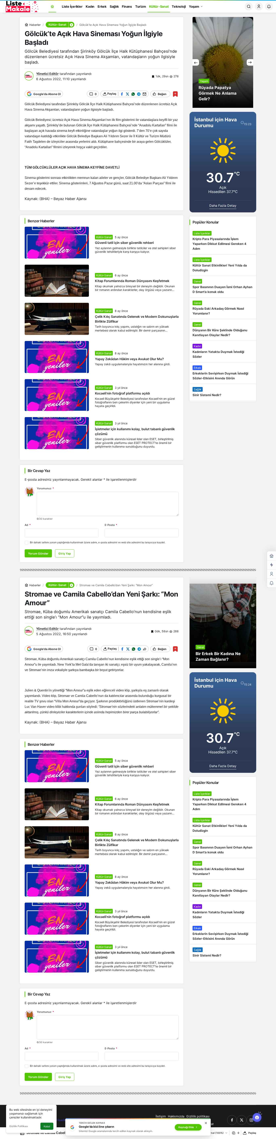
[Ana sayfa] (52, 6)
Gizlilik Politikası (18, 1126)
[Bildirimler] (269, 6)
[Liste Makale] (21, 6)
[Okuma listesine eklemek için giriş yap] (175, 94)
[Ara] (249, 6)
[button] (71, 24)
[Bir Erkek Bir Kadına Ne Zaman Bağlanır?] (223, 622)
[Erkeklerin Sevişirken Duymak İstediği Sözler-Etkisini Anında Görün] (223, 373)
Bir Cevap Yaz (39, 471)
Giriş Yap (64, 553)
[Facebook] (232, 1120)
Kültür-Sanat (104, 237)
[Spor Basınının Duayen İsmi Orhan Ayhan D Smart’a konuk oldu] (223, 286)
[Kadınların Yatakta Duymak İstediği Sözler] (223, 351)
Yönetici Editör (47, 74)
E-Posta (111, 524)
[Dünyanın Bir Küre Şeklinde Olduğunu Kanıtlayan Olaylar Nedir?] (223, 330)
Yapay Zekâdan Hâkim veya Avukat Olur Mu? (129, 359)
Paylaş (252, 1132)
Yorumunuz (45, 488)
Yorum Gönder (38, 553)
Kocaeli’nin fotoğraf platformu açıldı (122, 393)
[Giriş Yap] (259, 6)
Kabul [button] (47, 1126)
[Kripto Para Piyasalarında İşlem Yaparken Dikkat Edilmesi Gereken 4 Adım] (223, 241)
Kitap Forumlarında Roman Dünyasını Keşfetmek (132, 281)
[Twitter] (242, 1120)
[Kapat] (206, 1123)
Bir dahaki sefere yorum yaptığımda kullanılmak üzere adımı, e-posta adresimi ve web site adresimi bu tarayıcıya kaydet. (97, 542)
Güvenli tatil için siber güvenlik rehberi (124, 243)
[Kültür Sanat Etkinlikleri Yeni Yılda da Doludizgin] (223, 265)
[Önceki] (196, 62)
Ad (28, 524)
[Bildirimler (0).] (271, 583)
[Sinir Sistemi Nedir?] (223, 392)
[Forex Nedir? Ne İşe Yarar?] (223, 62)
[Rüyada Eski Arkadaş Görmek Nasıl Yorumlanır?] (223, 308)
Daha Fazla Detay (222, 205)
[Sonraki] (250, 62)
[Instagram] (251, 1120)
